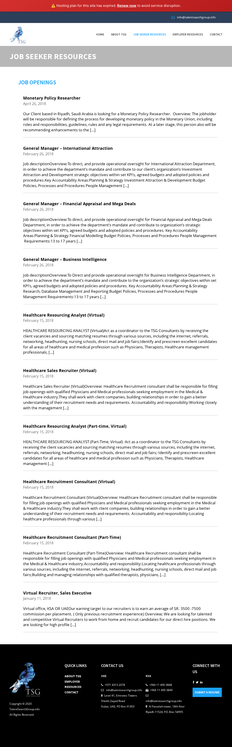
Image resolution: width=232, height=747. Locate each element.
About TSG (118, 34)
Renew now (126, 5)
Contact (216, 34)
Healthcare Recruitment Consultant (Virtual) (69, 481)
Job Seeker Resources (149, 34)
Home (100, 34)
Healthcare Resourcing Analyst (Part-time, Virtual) (74, 426)
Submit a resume (207, 692)
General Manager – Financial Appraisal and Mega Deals (79, 203)
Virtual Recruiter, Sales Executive (57, 593)
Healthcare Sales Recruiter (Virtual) (59, 370)
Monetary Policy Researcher (51, 98)
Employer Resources (188, 34)
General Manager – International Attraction (68, 148)
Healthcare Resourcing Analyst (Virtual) (63, 315)
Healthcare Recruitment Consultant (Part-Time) (72, 537)
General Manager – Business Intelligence (65, 259)
